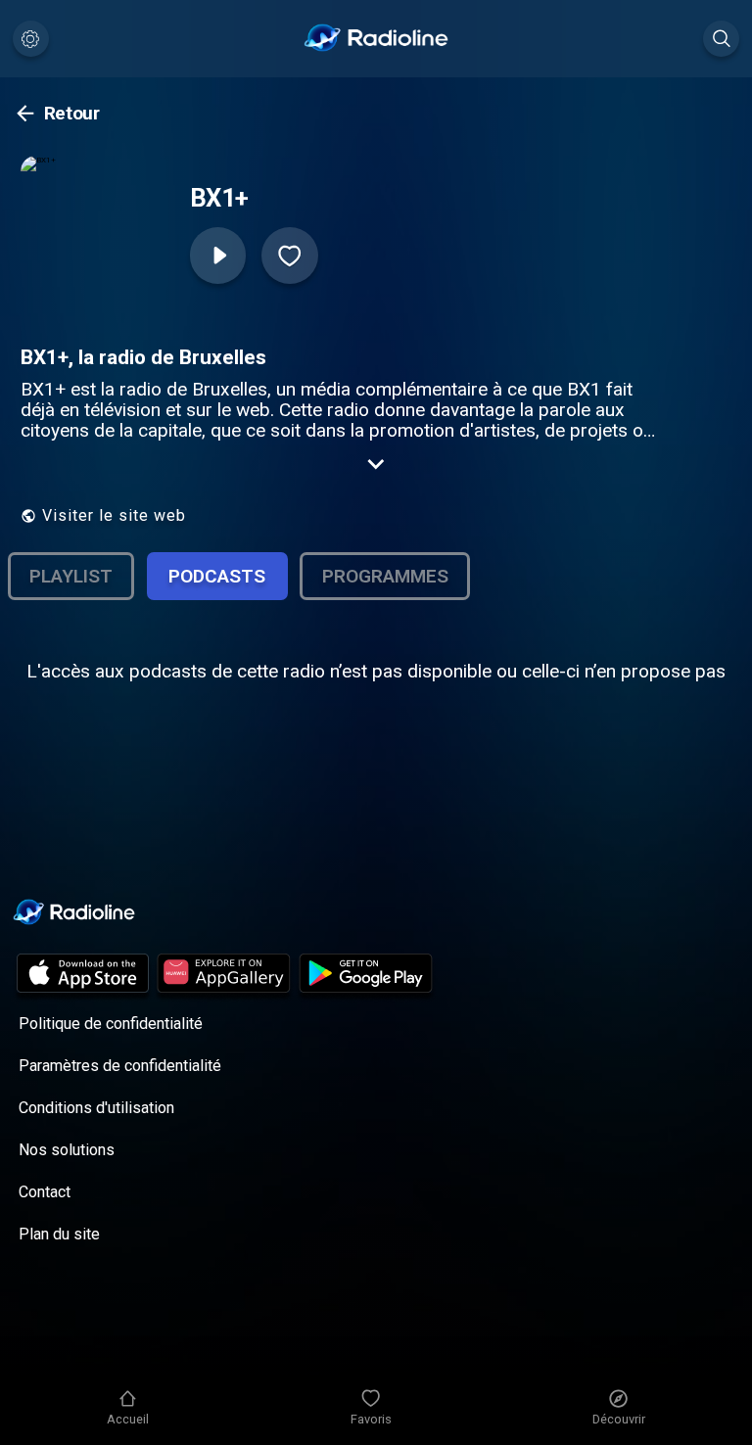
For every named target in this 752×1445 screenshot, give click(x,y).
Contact (44, 1192)
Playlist (71, 576)
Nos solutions (67, 1150)
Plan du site (59, 1234)
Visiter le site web (114, 515)
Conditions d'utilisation (96, 1107)
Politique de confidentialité (111, 1023)
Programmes (385, 576)
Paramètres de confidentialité (120, 1065)
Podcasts (216, 576)
